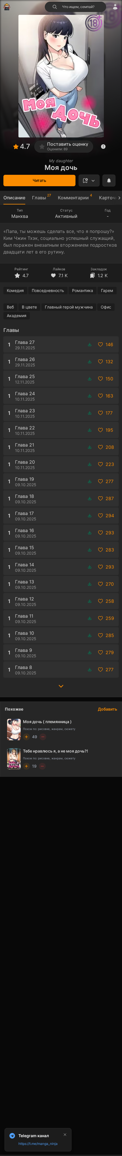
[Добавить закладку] (89, 180)
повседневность (48, 290)
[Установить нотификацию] (109, 180)
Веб (10, 307)
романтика (82, 290)
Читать (39, 180)
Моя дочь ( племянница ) (47, 721)
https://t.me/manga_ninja (38, 1143)
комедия (15, 290)
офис (106, 307)
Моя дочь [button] (61, 167)
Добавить (107, 709)
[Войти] (115, 7)
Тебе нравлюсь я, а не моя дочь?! (55, 751)
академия (16, 315)
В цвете (29, 307)
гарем (107, 290)
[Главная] (7, 7)
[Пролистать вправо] (117, 198)
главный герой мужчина (69, 307)
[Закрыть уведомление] (65, 1135)
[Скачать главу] (89, 344)
